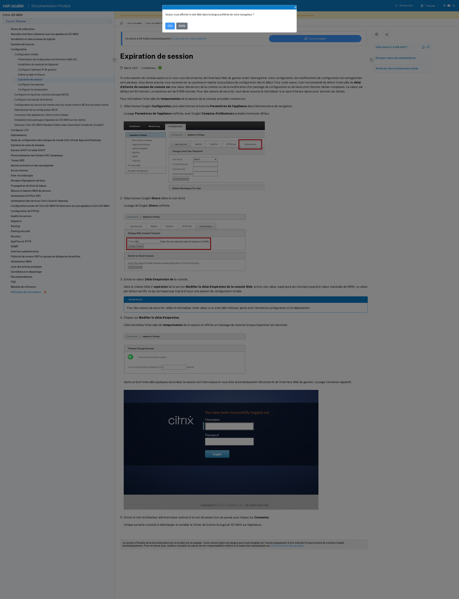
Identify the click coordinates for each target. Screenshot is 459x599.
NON (182, 26)
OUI (170, 26)
